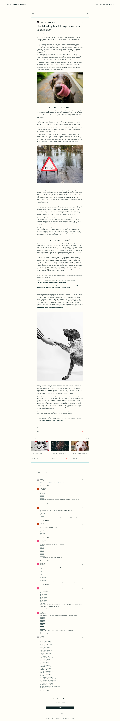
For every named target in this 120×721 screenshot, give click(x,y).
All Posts (32, 13)
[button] (87, 13)
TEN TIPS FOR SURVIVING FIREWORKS (59, 454)
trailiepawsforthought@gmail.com (60, 713)
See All (87, 438)
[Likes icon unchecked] (41, 485)
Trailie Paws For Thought (15, 4)
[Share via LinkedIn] (43, 428)
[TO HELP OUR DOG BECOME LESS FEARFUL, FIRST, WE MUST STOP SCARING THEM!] (80, 446)
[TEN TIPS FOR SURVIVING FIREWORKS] (60, 446)
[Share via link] (46, 428)
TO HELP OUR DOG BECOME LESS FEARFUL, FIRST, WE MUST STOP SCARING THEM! (80, 454)
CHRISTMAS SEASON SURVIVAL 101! (37, 454)
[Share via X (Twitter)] (40, 428)
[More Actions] (82, 480)
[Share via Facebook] (37, 428)
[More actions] (82, 22)
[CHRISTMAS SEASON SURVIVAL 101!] (40, 446)
